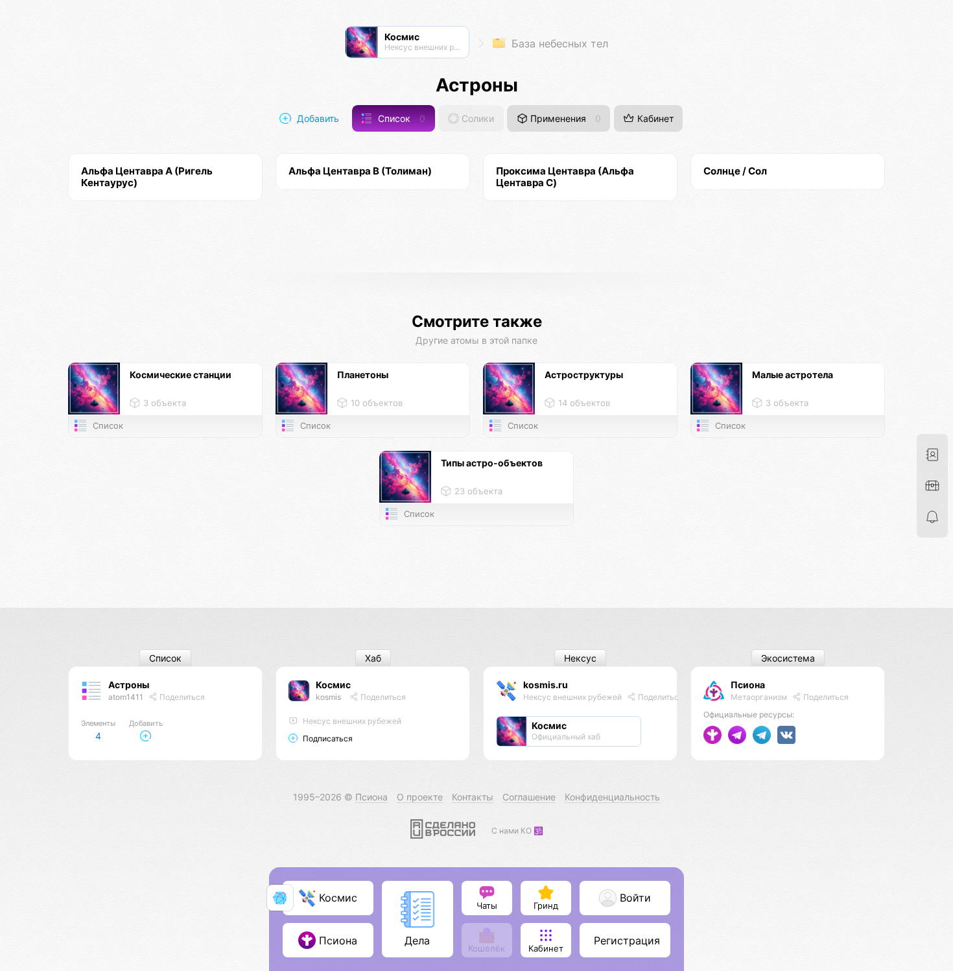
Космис (333, 684)
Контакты (472, 796)
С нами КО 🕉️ (517, 830)
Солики (476, 118)
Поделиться (181, 697)
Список (400, 118)
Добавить (316, 118)
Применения (564, 118)
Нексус (580, 658)
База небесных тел (558, 43)
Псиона (748, 684)
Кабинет (654, 118)
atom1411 (125, 697)
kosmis (328, 697)
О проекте (420, 796)
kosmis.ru (545, 684)
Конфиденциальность (612, 796)
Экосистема (788, 658)
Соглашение (529, 796)
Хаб (373, 658)
